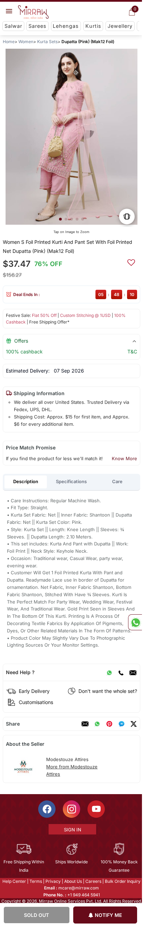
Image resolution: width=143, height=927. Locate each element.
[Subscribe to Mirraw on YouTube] (95, 809)
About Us (73, 881)
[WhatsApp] (109, 672)
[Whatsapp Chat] (135, 622)
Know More (124, 458)
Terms (35, 881)
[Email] (133, 672)
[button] (60, 219)
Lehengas (66, 26)
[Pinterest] (109, 723)
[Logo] (33, 12)
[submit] (131, 261)
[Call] (121, 672)
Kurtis (93, 26)
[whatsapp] (97, 723)
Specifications (71, 481)
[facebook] (121, 723)
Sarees (37, 26)
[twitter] (133, 723)
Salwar (13, 26)
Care (117, 481)
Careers (93, 881)
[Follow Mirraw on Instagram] (71, 809)
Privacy (52, 881)
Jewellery (120, 26)
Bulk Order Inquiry (122, 881)
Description (25, 481)
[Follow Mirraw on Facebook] (46, 809)
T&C (132, 351)
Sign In (72, 829)
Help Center (14, 881)
